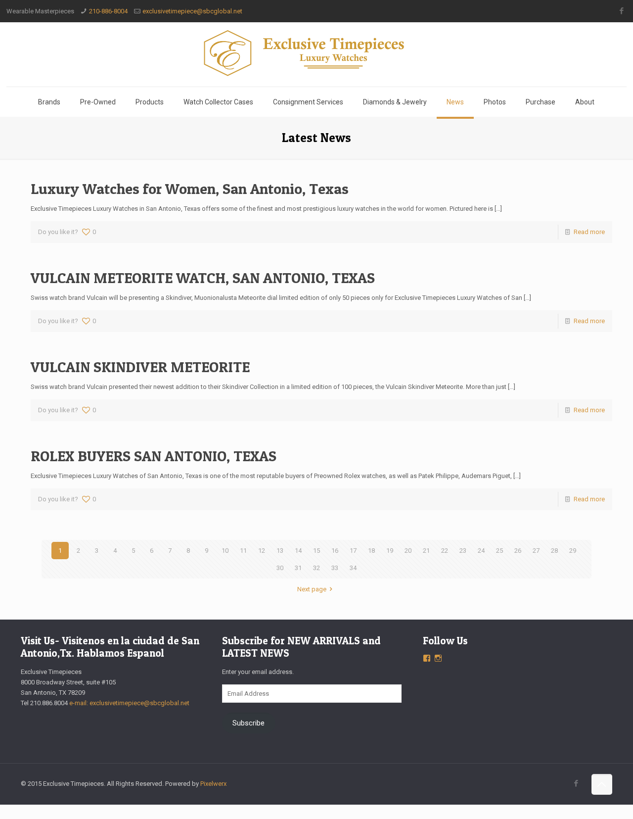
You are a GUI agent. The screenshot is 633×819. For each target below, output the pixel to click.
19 (389, 550)
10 (225, 550)
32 (316, 568)
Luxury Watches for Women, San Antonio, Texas (190, 188)
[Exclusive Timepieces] (316, 53)
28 (554, 550)
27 (536, 550)
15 (316, 550)
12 (261, 550)
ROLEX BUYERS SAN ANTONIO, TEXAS (153, 456)
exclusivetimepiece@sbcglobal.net (192, 11)
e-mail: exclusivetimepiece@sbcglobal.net (129, 703)
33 (334, 568)
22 (444, 550)
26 (517, 550)
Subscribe (248, 723)
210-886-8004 (108, 11)
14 (298, 550)
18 (371, 550)
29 (572, 550)
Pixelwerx (213, 783)
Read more (589, 232)
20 (408, 550)
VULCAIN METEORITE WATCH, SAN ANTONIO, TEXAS (203, 278)
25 (499, 550)
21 (426, 550)
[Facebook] (621, 10)
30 (279, 568)
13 (279, 550)
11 (243, 550)
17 (353, 550)
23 (462, 550)
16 (334, 550)
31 (298, 568)
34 (353, 568)
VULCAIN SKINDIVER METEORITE (140, 367)
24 (481, 550)
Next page (311, 589)
